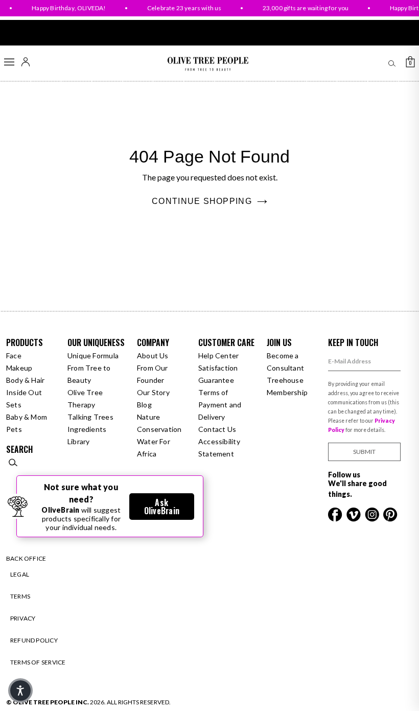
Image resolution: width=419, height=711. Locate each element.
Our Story (153, 392)
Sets (13, 404)
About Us (153, 355)
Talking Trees (90, 416)
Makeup (19, 367)
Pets (14, 429)
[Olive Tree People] (208, 64)
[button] (20, 690)
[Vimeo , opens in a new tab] (354, 513)
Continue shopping (202, 201)
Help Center (218, 355)
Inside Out (24, 392)
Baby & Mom (26, 416)
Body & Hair (25, 380)
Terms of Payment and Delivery (219, 404)
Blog (144, 404)
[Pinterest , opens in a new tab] (390, 513)
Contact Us (217, 429)
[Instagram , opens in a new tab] (373, 513)
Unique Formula (93, 355)
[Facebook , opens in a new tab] (336, 513)
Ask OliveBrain (161, 506)
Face (13, 355)
